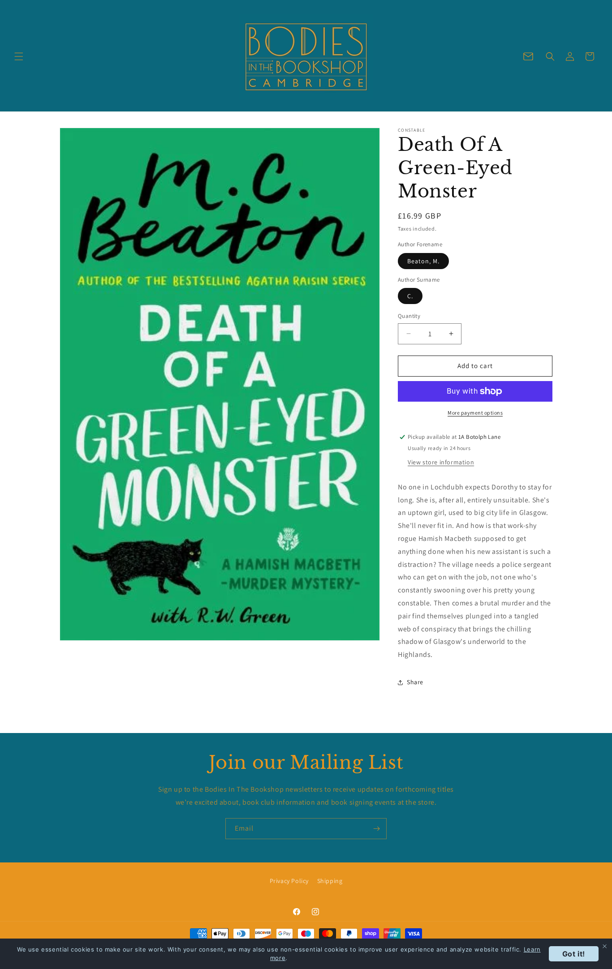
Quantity (409, 316)
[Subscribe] (376, 828)
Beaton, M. (423, 261)
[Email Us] (528, 56)
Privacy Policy (289, 881)
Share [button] (415, 682)
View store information (441, 462)
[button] (19, 56)
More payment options (475, 412)
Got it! (573, 953)
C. (410, 296)
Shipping (330, 881)
